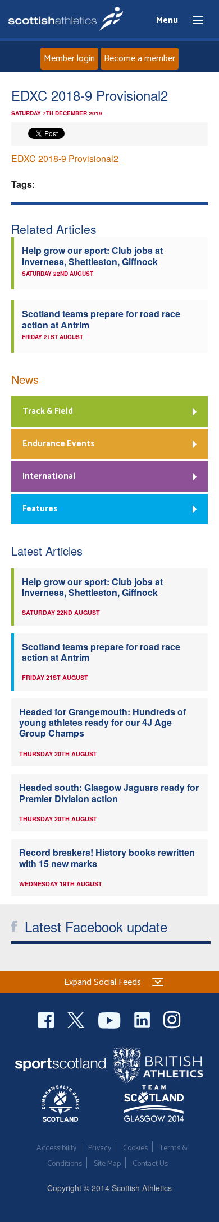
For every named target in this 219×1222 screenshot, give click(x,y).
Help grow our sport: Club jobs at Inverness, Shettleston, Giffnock (92, 255)
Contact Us (150, 1164)
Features (39, 509)
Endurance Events (58, 444)
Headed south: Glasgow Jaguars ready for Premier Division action (109, 792)
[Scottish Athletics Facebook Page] (47, 1018)
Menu (192, 20)
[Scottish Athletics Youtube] (110, 1018)
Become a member (139, 58)
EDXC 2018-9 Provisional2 (64, 158)
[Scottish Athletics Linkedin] (143, 1018)
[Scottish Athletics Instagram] (172, 1018)
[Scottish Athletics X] (77, 1018)
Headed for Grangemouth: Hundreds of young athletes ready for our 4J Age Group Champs (102, 722)
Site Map (107, 1164)
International (48, 476)
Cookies (135, 1148)
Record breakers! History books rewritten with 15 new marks (107, 857)
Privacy (99, 1148)
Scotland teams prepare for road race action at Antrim (101, 319)
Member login (69, 58)
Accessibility (56, 1148)
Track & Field (47, 411)
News (25, 379)
